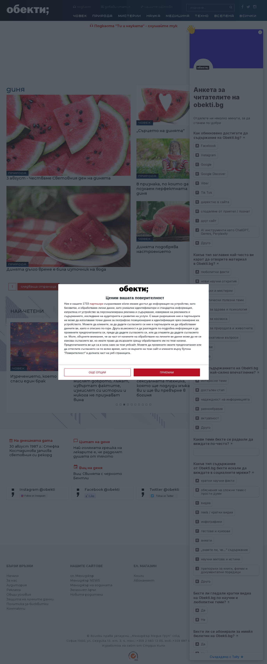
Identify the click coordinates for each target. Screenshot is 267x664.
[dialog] (133, 332)
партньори (96, 303)
